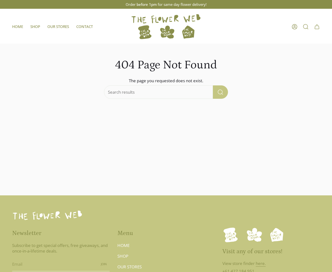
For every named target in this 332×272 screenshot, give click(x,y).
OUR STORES (129, 267)
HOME (123, 245)
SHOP (122, 256)
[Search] (220, 92)
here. (261, 263)
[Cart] (317, 27)
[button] (35, 26)
